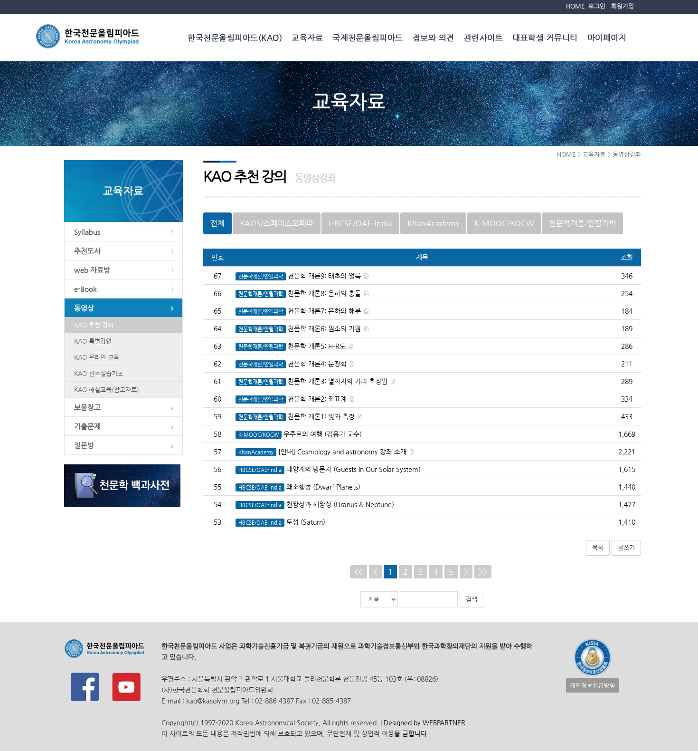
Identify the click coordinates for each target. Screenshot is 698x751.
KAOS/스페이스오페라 (276, 223)
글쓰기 (626, 547)
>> (483, 571)
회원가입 (622, 6)
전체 (217, 223)
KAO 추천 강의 (93, 324)
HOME (575, 6)
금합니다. (415, 733)
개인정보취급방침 (592, 685)
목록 (598, 547)
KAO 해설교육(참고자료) (106, 389)
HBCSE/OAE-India (360, 223)
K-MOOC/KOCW (504, 223)
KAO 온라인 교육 (96, 357)
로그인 (596, 6)
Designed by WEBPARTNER (423, 722)
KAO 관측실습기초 (98, 373)
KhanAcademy (433, 223)
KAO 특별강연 (93, 341)
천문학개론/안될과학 (582, 223)
